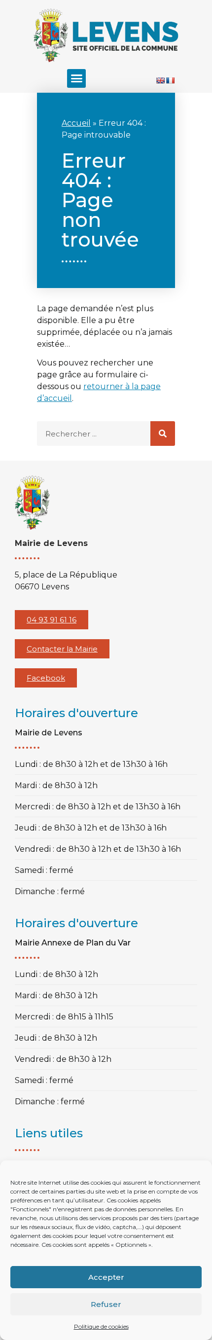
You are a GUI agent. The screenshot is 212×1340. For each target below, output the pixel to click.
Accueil (76, 123)
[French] (170, 80)
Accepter (106, 1277)
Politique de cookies (101, 1326)
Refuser (106, 1304)
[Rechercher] (162, 433)
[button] (76, 78)
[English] (160, 80)
